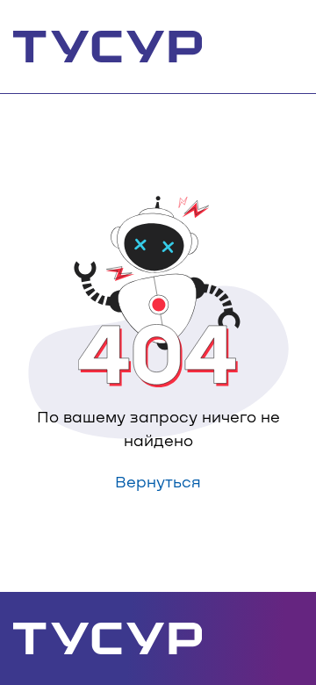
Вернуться (158, 481)
